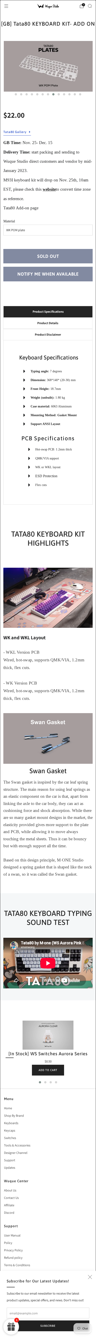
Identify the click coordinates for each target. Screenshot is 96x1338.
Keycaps (9, 1130)
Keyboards (11, 1123)
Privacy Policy (13, 1250)
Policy (8, 1243)
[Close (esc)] (90, 1277)
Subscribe (48, 1325)
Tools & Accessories (17, 1145)
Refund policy (13, 1257)
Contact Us (11, 1198)
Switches (10, 1138)
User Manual (12, 1235)
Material (9, 221)
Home (8, 1108)
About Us (10, 1190)
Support (9, 1160)
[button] (16, 94)
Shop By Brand (14, 1115)
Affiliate (9, 1205)
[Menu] (6, 6)
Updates (9, 1167)
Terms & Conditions (17, 1265)
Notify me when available (48, 273)
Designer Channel (15, 1152)
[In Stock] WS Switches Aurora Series (48, 1053)
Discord (9, 1212)
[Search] (90, 6)
